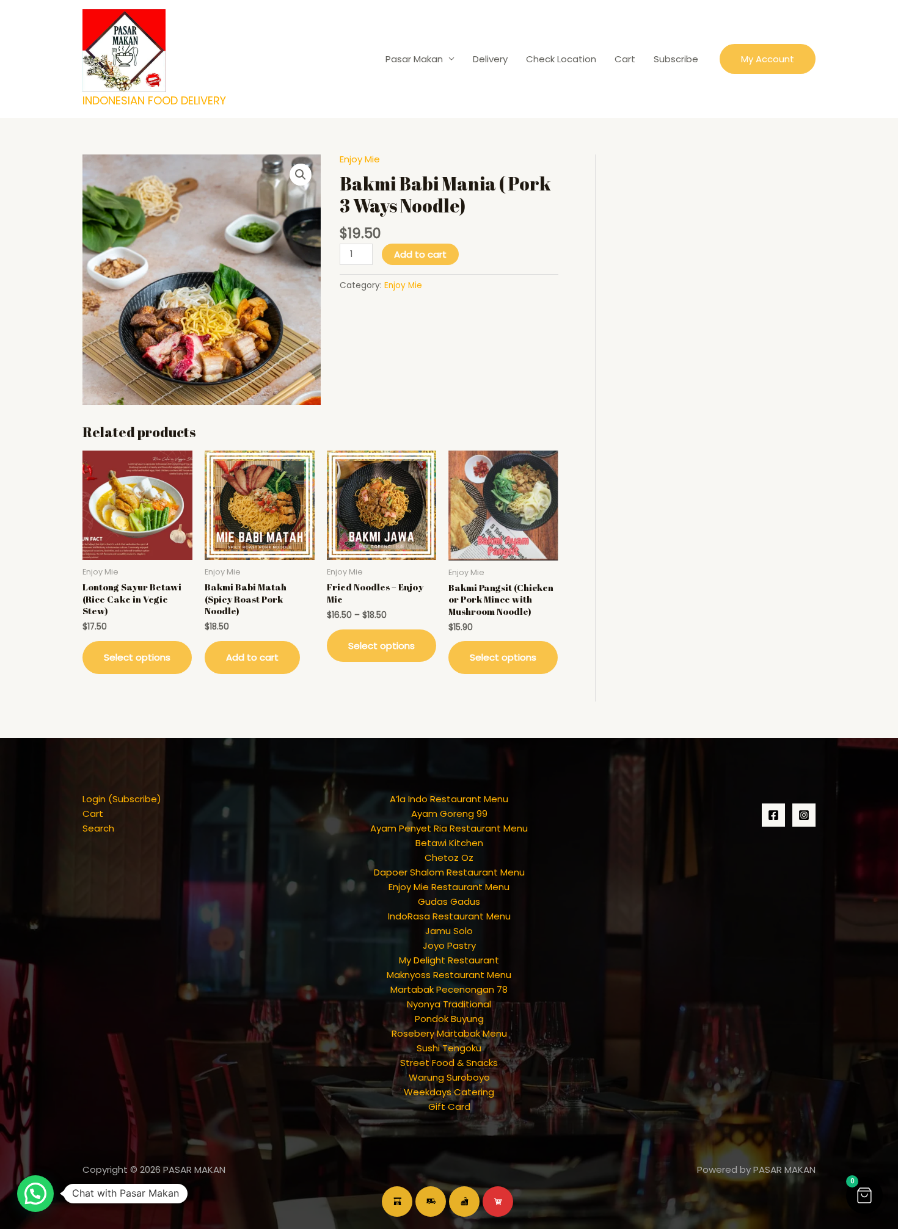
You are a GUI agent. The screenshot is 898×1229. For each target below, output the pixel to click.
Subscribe (676, 59)
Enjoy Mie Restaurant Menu (449, 886)
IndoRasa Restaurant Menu (449, 916)
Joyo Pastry (449, 945)
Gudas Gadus (449, 901)
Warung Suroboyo (449, 1077)
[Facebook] (773, 815)
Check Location (561, 59)
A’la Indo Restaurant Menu (449, 798)
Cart (625, 59)
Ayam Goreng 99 (449, 813)
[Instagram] (804, 815)
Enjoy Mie (360, 159)
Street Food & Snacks (449, 1062)
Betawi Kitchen (449, 842)
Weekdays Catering (449, 1092)
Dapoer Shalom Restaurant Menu (449, 872)
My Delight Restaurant (449, 960)
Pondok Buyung (449, 1018)
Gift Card (449, 1106)
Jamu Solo (449, 930)
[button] (768, 59)
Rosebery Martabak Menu (449, 1033)
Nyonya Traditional (449, 1004)
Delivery (490, 59)
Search (98, 828)
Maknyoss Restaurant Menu (449, 974)
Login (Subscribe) (121, 798)
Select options (137, 657)
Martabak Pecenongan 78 (449, 989)
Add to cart (420, 254)
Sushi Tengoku (449, 1048)
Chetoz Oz (449, 857)
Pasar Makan (414, 59)
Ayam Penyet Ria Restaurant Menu (449, 828)
